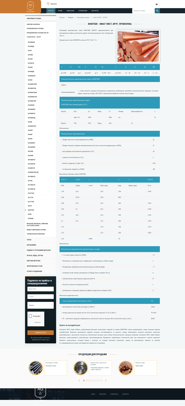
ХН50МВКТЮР (32, 97)
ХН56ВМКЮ (31, 109)
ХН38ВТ (30, 67)
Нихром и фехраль (33, 24)
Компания (70, 11)
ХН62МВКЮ (31, 147)
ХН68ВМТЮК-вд (33, 172)
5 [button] (95, 380)
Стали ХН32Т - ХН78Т (34, 37)
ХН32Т (30, 50)
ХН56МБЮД (31, 118)
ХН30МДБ (31, 46)
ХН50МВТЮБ (32, 88)
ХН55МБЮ (31, 105)
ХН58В (30, 122)
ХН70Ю (30, 181)
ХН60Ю (30, 139)
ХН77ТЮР (31, 202)
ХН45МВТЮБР (32, 84)
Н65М (29, 214)
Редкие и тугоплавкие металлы (39, 250)
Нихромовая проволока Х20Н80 (98, 364)
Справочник (82, 11)
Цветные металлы (33, 261)
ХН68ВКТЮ (31, 168)
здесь (47, 340)
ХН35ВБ (30, 55)
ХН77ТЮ (30, 197)
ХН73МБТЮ (31, 185)
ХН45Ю (30, 80)
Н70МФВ (30, 218)
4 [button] (92, 380)
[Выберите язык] (158, 4)
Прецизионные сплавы (35, 28)
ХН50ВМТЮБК (32, 92)
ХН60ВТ (30, 130)
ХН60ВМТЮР (32, 126)
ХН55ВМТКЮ (32, 101)
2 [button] (87, 380)
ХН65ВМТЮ (31, 160)
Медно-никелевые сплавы (36, 230)
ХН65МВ (30, 155)
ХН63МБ (30, 151)
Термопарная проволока (36, 234)
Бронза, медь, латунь (35, 255)
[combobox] (54, 4)
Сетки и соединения (34, 271)
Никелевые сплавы (34, 18)
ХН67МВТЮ (31, 164)
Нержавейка (31, 245)
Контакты (95, 11)
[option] (47, 368)
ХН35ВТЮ (31, 63)
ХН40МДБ (31, 71)
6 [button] (98, 380)
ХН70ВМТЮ (31, 176)
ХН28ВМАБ (31, 42)
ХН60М (30, 134)
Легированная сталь (35, 266)
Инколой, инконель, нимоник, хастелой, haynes (37, 224)
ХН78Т (30, 206)
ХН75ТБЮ (31, 193)
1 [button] (84, 380)
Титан (29, 240)
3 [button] (90, 380)
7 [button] (101, 380)
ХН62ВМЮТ (31, 143)
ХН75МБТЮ (31, 189)
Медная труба (140, 363)
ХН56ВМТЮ (31, 113)
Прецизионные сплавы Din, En (37, 33)
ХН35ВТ (30, 59)
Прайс (60, 11)
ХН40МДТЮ (31, 76)
